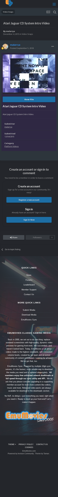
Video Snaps (27, 34)
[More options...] (53, 46)
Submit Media (29, 310)
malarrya (10, 31)
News (28, 275)
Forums (29, 280)
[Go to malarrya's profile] (5, 46)
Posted (22, 48)
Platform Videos (11, 146)
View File (29, 99)
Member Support (29, 290)
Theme (11, 444)
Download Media (29, 315)
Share (14, 237)
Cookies (29, 447)
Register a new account (29, 200)
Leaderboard (29, 285)
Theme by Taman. (42, 454)
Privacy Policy (26, 444)
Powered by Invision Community (21, 454)
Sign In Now (29, 219)
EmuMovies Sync (29, 320)
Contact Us (29, 294)
